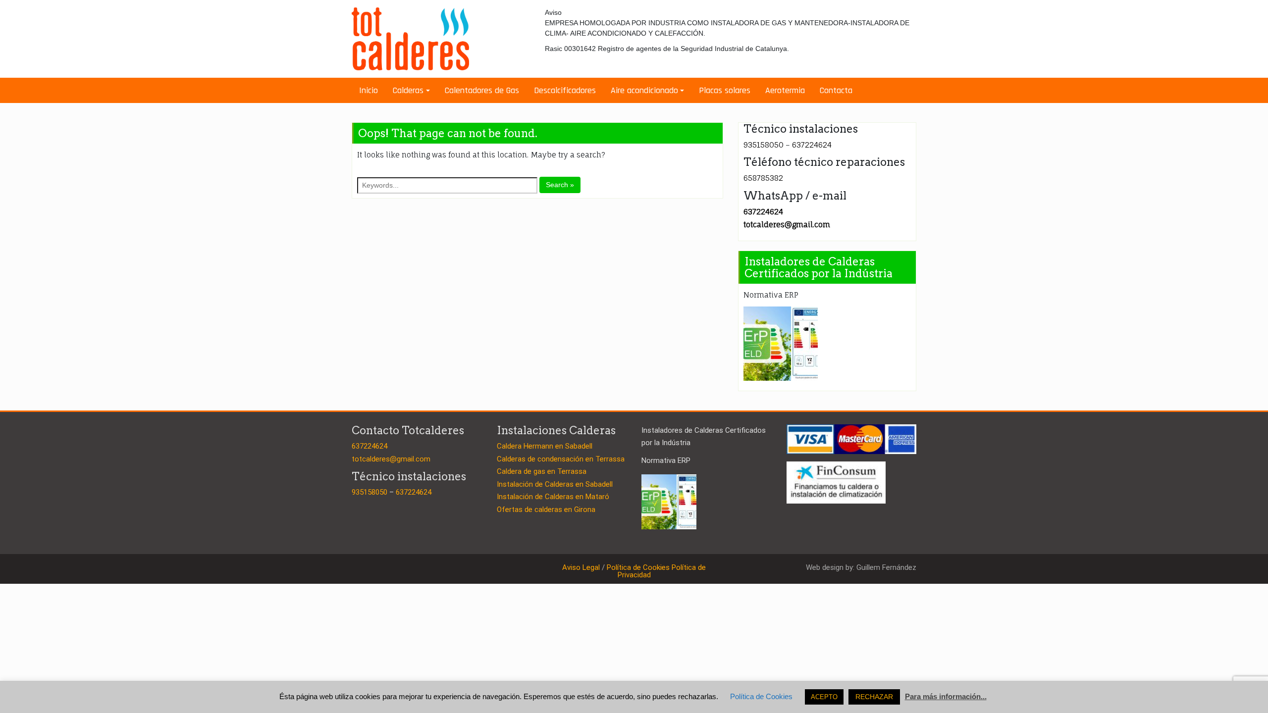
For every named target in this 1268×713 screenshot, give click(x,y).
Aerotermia (785, 90)
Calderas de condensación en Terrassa (561, 459)
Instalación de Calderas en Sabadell (555, 484)
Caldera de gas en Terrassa (541, 471)
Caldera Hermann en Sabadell (544, 446)
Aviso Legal (581, 567)
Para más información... (946, 696)
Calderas (408, 90)
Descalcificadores (565, 90)
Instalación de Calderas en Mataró (553, 496)
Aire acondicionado (644, 90)
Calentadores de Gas (482, 90)
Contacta (836, 90)
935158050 (763, 145)
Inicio (368, 90)
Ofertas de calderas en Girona (546, 509)
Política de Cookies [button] (761, 696)
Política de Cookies (638, 567)
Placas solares (724, 90)
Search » (560, 185)
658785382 (763, 178)
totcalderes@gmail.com (786, 224)
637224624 (812, 145)
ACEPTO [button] (824, 697)
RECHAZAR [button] (874, 697)
